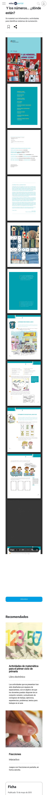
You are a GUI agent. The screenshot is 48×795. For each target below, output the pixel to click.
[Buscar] (38, 4)
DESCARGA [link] (24, 599)
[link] (43, 3)
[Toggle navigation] (2, 1)
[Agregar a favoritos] (9, 26)
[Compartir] (15, 26)
